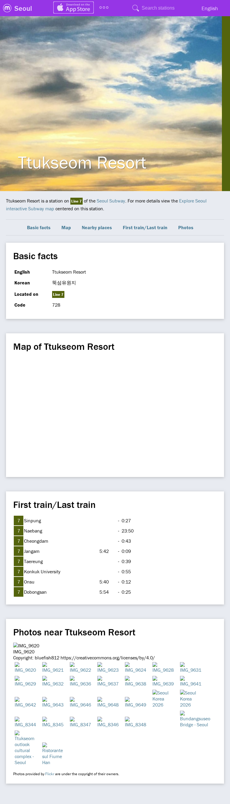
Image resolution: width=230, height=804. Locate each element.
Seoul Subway (111, 201)
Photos (185, 227)
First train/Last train (145, 227)
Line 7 (76, 201)
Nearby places (97, 227)
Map (66, 227)
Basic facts (39, 227)
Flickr (49, 773)
